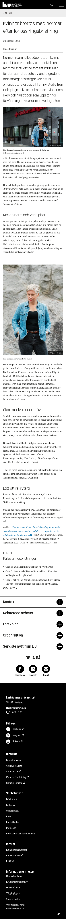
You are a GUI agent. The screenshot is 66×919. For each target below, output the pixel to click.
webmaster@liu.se (15, 908)
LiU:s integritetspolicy (17, 881)
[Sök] (52, 4)
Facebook (16, 728)
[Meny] (61, 4)
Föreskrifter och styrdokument (20, 833)
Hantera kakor (13, 887)
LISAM (10, 861)
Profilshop (11, 827)
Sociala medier (13, 898)
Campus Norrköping (16, 777)
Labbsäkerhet (12, 822)
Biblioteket (11, 799)
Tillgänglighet (13, 893)
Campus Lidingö (14, 782)
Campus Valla (13, 765)
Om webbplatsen (14, 876)
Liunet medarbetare (15, 849)
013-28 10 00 (15, 712)
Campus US (12, 771)
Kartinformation (13, 759)
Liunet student (13, 855)
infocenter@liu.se (17, 707)
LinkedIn (16, 741)
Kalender (10, 804)
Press (8, 816)
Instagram (16, 735)
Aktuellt (9, 13)
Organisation (12, 810)
